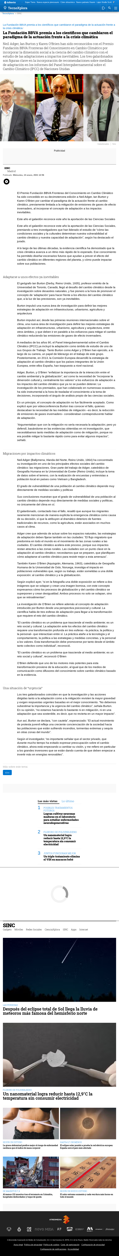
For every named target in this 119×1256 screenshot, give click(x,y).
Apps (73, 929)
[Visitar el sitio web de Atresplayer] (99, 1229)
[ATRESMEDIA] (59, 1219)
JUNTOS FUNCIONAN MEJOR (60, 853)
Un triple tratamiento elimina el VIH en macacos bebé (62, 858)
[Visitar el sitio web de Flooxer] (110, 1229)
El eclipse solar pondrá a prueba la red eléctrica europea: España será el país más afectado (86, 1146)
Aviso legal (18, 1245)
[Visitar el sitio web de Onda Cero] (69, 1229)
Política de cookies (51, 1245)
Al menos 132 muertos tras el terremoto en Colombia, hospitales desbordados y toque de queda (28, 1195)
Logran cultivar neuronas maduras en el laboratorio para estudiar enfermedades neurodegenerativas (61, 818)
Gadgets (7, 929)
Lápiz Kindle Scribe (105, 2)
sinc (7, 772)
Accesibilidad (73, 1249)
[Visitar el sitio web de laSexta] (19, 1229)
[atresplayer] (103, 8)
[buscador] (109, 8)
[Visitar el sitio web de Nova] (39, 1229)
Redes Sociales (34, 929)
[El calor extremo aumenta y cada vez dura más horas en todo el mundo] (88, 1173)
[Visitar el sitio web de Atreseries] (59, 1229)
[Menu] (115, 8)
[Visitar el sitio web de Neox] (29, 1229)
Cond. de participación (70, 1245)
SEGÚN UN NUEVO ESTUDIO (73, 1191)
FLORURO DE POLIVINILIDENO (60, 831)
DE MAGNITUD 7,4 (11, 1191)
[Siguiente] (114, 2)
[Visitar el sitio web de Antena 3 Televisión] (9, 1229)
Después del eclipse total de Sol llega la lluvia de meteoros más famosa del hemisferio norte (50, 1011)
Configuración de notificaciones (53, 1249)
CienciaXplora (52, 929)
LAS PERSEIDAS (10, 1005)
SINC (9, 925)
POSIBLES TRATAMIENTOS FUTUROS (58, 809)
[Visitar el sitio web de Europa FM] (79, 1229)
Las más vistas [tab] (47, 801)
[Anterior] (22, 2)
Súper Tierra (30, 2)
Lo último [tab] (68, 801)
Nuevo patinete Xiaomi (85, 2)
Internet (83, 929)
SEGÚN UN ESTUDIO (12, 1142)
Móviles (19, 929)
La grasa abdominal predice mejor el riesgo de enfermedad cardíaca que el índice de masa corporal (30, 1146)
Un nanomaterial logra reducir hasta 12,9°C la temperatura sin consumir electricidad (60, 840)
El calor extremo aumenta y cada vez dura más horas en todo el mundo (86, 1195)
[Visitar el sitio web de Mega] (49, 1229)
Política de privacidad (33, 1245)
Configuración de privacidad (93, 1245)
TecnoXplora (8, 13)
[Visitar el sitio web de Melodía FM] (89, 1229)
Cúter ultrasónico (68, 2)
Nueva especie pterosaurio (48, 2)
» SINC (18, 13)
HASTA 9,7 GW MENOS (71, 1142)
